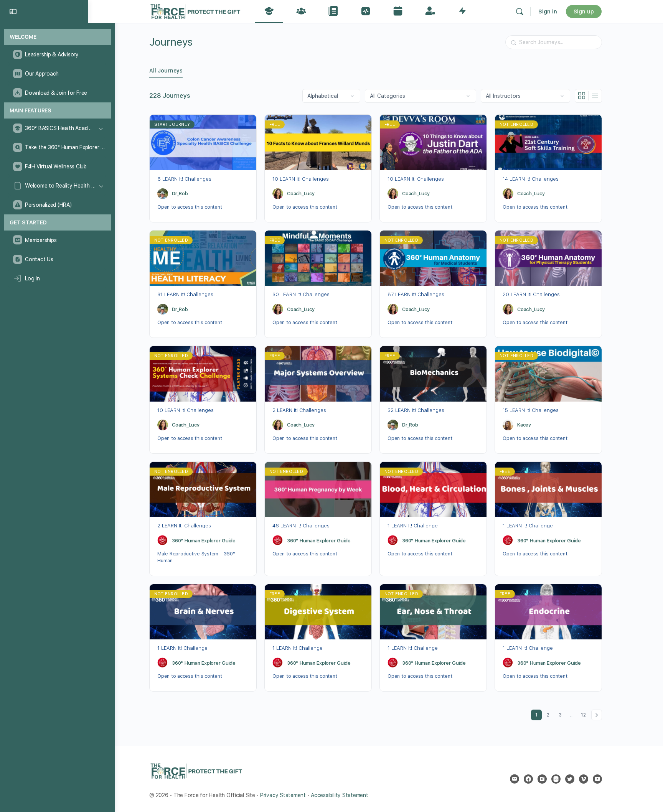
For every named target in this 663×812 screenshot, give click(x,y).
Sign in (547, 11)
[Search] (519, 11)
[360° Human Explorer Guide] (162, 540)
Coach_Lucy (301, 193)
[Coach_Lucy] (277, 193)
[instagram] (542, 779)
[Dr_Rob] (162, 193)
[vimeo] (583, 779)
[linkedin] (556, 779)
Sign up (584, 11)
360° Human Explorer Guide (204, 541)
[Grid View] (582, 95)
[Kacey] (508, 425)
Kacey (524, 425)
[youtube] (597, 779)
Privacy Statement (283, 795)
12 (585, 714)
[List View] (595, 95)
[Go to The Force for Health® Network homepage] (195, 10)
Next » (596, 715)
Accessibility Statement (339, 795)
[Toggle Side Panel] (13, 11)
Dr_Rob (180, 193)
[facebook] (528, 779)
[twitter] (569, 779)
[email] (514, 779)
